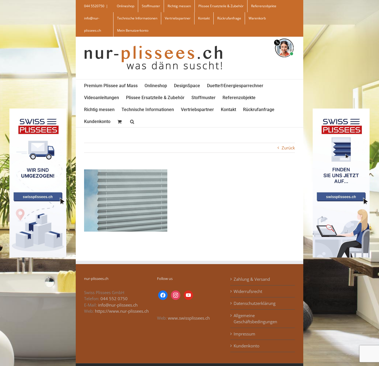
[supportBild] (284, 37)
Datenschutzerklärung (255, 303)
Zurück (288, 148)
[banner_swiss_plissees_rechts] (341, 110)
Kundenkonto (246, 346)
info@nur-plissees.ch (118, 305)
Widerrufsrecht (248, 291)
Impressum (244, 334)
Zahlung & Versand (252, 279)
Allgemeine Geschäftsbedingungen (255, 319)
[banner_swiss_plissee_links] (37, 110)
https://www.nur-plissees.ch (122, 311)
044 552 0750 (114, 298)
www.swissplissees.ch (189, 318)
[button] (132, 121)
